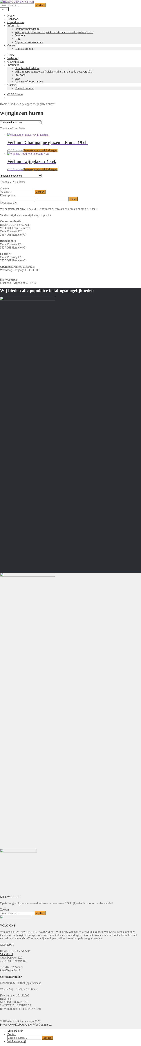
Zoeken (40, 5)
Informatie (13, 25)
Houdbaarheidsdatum (27, 28)
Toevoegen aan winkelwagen (40, 150)
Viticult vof (6, 954)
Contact (11, 45)
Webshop (12, 18)
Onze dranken (15, 22)
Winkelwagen (16, 1041)
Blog (17, 38)
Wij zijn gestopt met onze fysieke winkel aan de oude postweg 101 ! (54, 32)
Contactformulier (24, 48)
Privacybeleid (8, 1024)
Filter (73, 199)
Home (11, 15)
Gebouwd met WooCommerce (33, 1024)
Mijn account (15, 1030)
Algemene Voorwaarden (29, 42)
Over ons (20, 35)
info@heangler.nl (10, 970)
